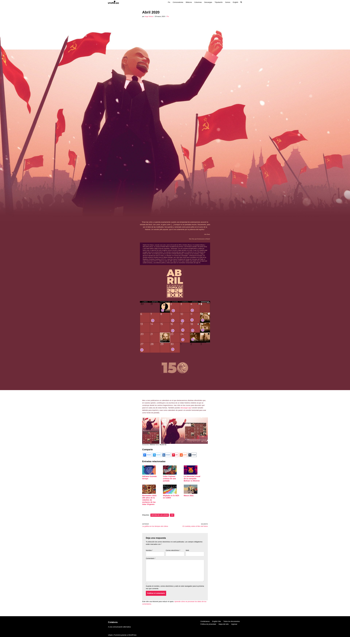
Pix (169, 2)
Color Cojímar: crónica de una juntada (169, 478)
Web (187, 550)
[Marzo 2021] (190, 493)
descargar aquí (186, 408)
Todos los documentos (231, 621)
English (235, 2)
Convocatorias (178, 2)
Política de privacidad (208, 624)
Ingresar (234, 624)
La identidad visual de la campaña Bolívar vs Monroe (192, 478)
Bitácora (189, 2)
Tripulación (219, 2)
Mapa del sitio (224, 624)
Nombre (149, 550)
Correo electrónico (173, 550)
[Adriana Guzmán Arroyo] (149, 474)
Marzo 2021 (189, 496)
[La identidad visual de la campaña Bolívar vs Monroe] (190, 474)
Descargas (208, 2)
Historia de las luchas (159, 515)
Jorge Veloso (149, 16)
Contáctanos (205, 621)
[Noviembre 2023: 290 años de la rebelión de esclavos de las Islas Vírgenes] (149, 493)
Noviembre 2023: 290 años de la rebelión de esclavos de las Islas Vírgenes (149, 500)
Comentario (150, 558)
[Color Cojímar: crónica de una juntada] (170, 474)
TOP (172, 515)
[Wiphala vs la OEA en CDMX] (170, 493)
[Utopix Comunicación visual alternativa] (113, 2)
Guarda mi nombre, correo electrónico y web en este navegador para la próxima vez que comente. (175, 587)
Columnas (198, 2)
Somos (227, 2)
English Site (216, 621)
